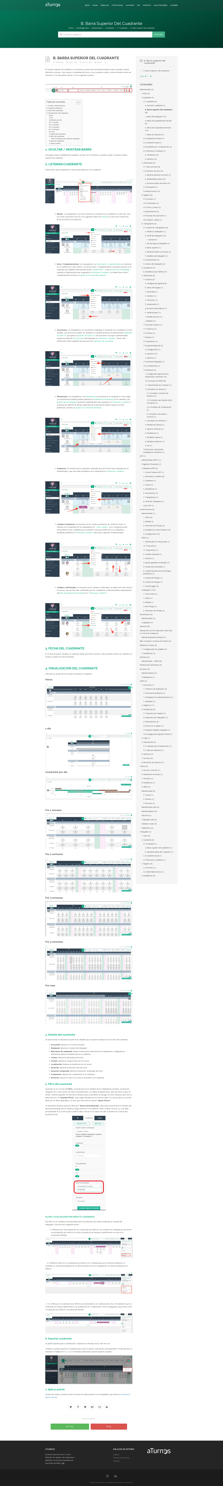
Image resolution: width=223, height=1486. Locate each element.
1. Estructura (146, 685)
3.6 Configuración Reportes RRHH (156, 734)
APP (141, 456)
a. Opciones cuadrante (154, 105)
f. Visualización (151, 304)
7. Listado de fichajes (151, 578)
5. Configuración (149, 534)
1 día (50, 118)
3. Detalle (147, 602)
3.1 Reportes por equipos (153, 713)
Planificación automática (149, 665)
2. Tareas (147, 795)
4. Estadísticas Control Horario (155, 530)
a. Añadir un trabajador (154, 231)
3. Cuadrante (148, 480)
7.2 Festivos (148, 333)
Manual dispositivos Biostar (152, 637)
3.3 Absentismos (149, 722)
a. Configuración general (154, 283)
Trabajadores (147, 677)
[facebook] (78, 1407)
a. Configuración (151, 349)
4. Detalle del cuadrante (57, 134)
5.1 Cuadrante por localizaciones (156, 746)
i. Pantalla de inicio (152, 317)
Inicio (87, 5)
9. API (147, 446)
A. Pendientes (150, 155)
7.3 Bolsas (147, 337)
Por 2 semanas (54, 125)
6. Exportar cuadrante (56, 141)
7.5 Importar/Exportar (151, 345)
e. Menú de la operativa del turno (158, 128)
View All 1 (144, 76)
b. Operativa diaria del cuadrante (158, 852)
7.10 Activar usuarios (151, 325)
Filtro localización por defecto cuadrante (65, 139)
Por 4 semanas (54, 129)
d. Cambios (149, 296)
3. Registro (146, 864)
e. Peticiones (150, 300)
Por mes (52, 132)
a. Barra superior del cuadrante (157, 848)
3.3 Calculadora (149, 187)
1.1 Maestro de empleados (153, 689)
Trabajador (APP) (148, 468)
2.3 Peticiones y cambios (153, 860)
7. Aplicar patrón (55, 143)
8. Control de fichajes (151, 582)
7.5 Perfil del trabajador (152, 362)
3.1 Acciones (148, 868)
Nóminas (143, 657)
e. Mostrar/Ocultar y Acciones (156, 252)
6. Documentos (149, 493)
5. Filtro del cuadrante (56, 136)
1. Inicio (145, 836)
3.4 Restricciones (150, 191)
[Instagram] (107, 1476)
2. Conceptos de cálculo (154, 389)
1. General (151, 240)
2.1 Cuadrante (122, 28)
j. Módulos (149, 321)
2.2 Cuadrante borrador (152, 138)
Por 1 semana (54, 122)
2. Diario (146, 598)
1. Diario (146, 517)
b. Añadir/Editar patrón (154, 179)
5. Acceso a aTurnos (150, 770)
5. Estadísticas (148, 489)
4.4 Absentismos (149, 211)
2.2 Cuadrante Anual (151, 856)
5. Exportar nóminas (153, 429)
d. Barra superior (151, 248)
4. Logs (144, 738)
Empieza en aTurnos (121, 1458)
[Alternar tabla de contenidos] (77, 102)
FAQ (138, 5)
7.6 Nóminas (148, 370)
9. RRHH (145, 787)
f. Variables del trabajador (155, 256)
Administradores (148, 673)
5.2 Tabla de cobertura (152, 750)
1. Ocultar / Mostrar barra (56, 106)
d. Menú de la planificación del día (158, 121)
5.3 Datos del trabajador (152, 264)
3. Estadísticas (147, 709)
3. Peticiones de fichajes (152, 526)
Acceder (174, 5)
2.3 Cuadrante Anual (151, 142)
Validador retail (147, 824)
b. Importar (149, 354)
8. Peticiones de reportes (151, 762)
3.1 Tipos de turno (150, 167)
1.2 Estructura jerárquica (152, 693)
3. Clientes (147, 799)
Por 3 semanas (54, 127)
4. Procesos (147, 803)
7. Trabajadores (149, 497)
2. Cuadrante (147, 840)
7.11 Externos (148, 329)
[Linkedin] (116, 1476)
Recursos (143, 669)
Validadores (146, 828)
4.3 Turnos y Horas (150, 207)
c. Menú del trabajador (154, 116)
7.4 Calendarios (149, 341)
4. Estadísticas (147, 876)
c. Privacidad (150, 292)
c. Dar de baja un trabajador (156, 243)
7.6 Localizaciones (150, 366)
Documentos (145, 614)
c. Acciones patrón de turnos (156, 183)
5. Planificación (147, 742)
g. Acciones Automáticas (154, 308)
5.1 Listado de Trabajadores (154, 227)
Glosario (130, 5)
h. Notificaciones (151, 312)
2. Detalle (147, 521)
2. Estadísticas (147, 653)
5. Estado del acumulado (153, 567)
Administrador (97, 28)
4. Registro (146, 195)
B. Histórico (149, 159)
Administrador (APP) (149, 460)
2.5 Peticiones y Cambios (153, 151)
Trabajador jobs (148, 819)
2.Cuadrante (109, 28)
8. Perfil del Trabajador (152, 501)
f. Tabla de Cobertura (153, 135)
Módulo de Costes (147, 645)
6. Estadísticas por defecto (153, 272)
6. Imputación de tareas (151, 774)
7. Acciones (146, 758)
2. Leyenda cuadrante (54, 108)
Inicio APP (147, 505)
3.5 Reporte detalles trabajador (155, 730)
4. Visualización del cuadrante (57, 113)
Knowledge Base (82, 28)
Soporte (147, 5)
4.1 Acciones (148, 199)
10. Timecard (148, 546)
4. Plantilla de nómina (153, 425)
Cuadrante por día (55, 120)
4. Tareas (147, 485)
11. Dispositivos (149, 550)
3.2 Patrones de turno (151, 171)
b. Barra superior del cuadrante (142, 28)
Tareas (142, 766)
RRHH (144, 538)
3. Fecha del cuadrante (55, 111)
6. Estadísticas (147, 268)
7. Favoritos (146, 778)
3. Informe (147, 558)
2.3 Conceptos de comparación (159, 407)
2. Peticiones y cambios (152, 476)
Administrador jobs (149, 807)
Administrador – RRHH (150, 661)
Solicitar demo (160, 5)
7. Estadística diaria (152, 437)
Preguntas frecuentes (150, 464)
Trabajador (146, 622)
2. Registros (146, 705)
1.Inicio (144, 93)
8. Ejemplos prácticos (153, 441)
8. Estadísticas (147, 783)
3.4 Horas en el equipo (152, 726)
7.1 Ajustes (147, 279)
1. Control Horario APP (152, 472)
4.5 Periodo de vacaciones (153, 216)
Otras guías (117, 5)
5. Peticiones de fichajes (152, 610)
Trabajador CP (147, 590)
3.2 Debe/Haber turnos (152, 872)
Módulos (105, 5)
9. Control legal (149, 586)
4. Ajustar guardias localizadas (155, 562)
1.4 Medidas (148, 701)
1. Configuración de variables (153, 649)
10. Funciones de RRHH (154, 381)
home (71, 28)
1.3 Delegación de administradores (157, 697)
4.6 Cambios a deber (151, 220)
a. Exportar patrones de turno (156, 175)
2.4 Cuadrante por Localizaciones (156, 147)
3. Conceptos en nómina (154, 420)
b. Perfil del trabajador (153, 236)
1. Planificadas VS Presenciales (155, 542)
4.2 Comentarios (149, 203)
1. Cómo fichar (149, 594)
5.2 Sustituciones (150, 260)
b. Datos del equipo (152, 287)
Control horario (146, 509)
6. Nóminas (146, 754)
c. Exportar (149, 358)
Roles (95, 5)
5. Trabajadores (148, 224)
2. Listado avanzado (151, 554)
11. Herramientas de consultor (157, 385)
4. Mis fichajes (149, 606)
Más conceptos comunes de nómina (154, 641)
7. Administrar (147, 275)
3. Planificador (147, 163)
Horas (51, 115)
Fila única (145, 815)
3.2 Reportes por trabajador (154, 717)
